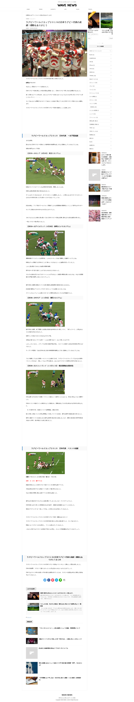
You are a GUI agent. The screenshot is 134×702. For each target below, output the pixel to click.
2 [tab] (99, 43)
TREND (40, 9)
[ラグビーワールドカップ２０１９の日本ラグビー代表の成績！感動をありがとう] (56, 580)
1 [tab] (98, 43)
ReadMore (100, 38)
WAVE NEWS (67, 695)
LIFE (65, 9)
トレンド (29, 617)
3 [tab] (101, 43)
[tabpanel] (100, 26)
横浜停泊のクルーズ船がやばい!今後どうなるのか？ (107, 188)
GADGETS (53, 9)
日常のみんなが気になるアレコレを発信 (67, 697)
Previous (90, 27)
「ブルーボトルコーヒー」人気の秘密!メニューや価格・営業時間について (59, 628)
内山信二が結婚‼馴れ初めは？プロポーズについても (53, 648)
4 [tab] (102, 43)
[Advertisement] (54, 121)
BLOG (77, 9)
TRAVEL (90, 9)
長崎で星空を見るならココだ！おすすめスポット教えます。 (57, 593)
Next (110, 27)
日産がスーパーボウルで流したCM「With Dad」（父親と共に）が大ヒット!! (60, 639)
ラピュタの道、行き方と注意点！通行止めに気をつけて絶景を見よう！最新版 (100, 32)
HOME (28, 9)
